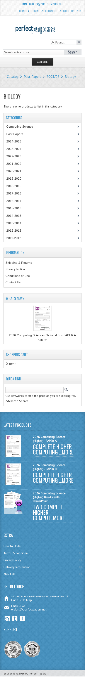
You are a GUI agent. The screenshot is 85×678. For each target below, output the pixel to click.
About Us (9, 574)
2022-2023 (13, 156)
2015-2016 (13, 208)
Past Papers (32, 76)
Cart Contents (72, 11)
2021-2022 (13, 163)
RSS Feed (7, 618)
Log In (35, 11)
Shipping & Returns (18, 262)
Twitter (15, 618)
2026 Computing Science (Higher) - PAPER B (49, 467)
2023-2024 (13, 149)
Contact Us (13, 282)
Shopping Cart (17, 354)
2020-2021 (13, 171)
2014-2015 (13, 215)
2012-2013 (13, 230)
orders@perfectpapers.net (28, 609)
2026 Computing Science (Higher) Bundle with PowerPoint (49, 497)
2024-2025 (13, 141)
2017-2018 (13, 193)
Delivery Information (16, 567)
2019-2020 (13, 178)
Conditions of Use (17, 275)
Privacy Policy (12, 560)
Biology (70, 76)
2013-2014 (13, 223)
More (67, 452)
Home (22, 11)
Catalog (13, 76)
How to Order (12, 546)
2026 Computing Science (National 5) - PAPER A (42, 335)
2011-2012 (13, 238)
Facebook (22, 618)
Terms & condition (15, 553)
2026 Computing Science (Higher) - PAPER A (49, 439)
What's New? (15, 298)
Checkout (51, 11)
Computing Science (19, 126)
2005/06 (53, 76)
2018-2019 (13, 186)
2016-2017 (13, 201)
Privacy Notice (15, 269)
